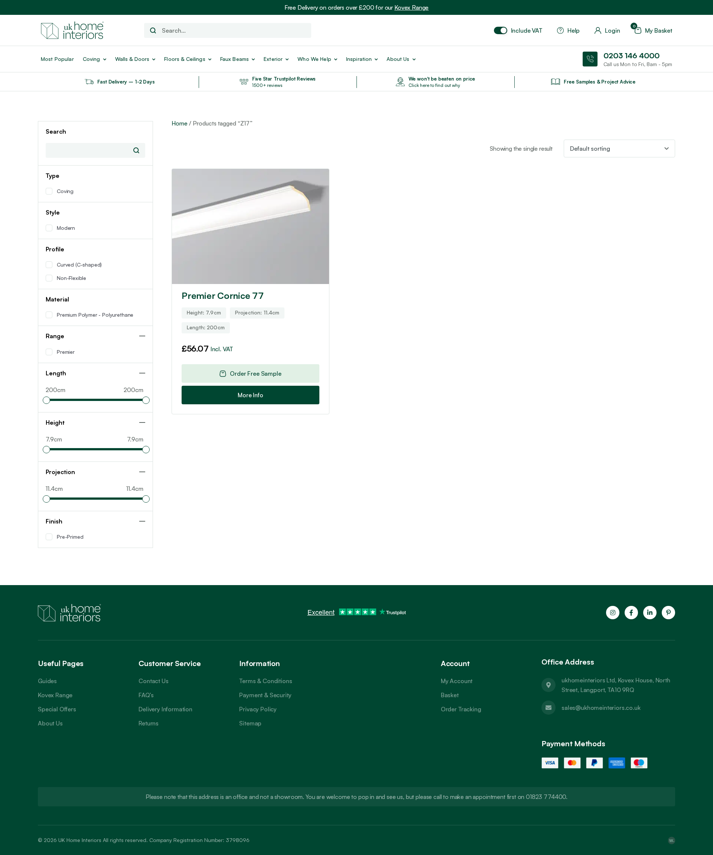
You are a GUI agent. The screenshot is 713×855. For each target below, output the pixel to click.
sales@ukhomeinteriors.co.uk (601, 707)
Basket (450, 695)
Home (180, 123)
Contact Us (153, 681)
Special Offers (57, 709)
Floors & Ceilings (184, 59)
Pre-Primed (70, 536)
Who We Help (314, 59)
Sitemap (250, 723)
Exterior (273, 59)
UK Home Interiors (79, 840)
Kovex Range (411, 7)
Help (573, 30)
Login (612, 30)
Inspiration (359, 59)
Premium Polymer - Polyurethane (95, 314)
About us (398, 59)
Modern (66, 228)
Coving (91, 59)
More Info (250, 395)
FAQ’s (146, 695)
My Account (456, 681)
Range (55, 336)
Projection (60, 472)
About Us (50, 723)
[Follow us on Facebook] (631, 612)
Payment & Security (265, 695)
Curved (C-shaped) (79, 264)
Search (136, 150)
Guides (47, 681)
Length (56, 373)
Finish (54, 521)
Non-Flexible (71, 278)
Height (55, 422)
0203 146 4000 (631, 55)
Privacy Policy (258, 709)
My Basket (653, 30)
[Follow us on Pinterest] (668, 612)
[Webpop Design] (671, 840)
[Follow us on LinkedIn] (650, 612)
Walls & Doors (132, 59)
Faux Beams (234, 59)
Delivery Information (165, 709)
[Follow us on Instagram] (612, 612)
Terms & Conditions (265, 681)
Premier (66, 352)
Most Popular (57, 59)
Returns (149, 723)
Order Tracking (461, 709)
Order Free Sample (255, 373)
